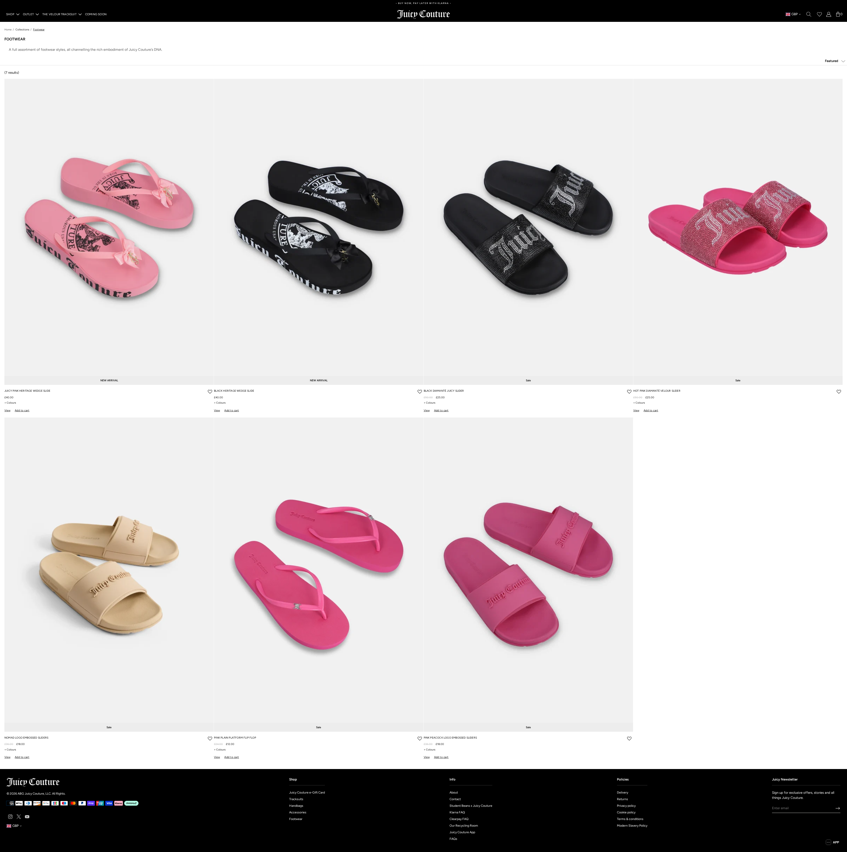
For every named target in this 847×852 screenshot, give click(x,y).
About (454, 792)
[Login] (828, 14)
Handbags (296, 806)
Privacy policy (626, 806)
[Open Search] (809, 14)
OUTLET (28, 14)
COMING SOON (96, 14)
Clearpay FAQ (459, 819)
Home (8, 29)
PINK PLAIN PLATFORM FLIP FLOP (235, 737)
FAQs (453, 839)
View (7, 410)
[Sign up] (837, 808)
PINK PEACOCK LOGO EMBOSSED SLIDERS (450, 737)
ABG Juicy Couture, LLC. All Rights (41, 794)
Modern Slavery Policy (632, 826)
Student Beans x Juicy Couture (471, 806)
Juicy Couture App (462, 832)
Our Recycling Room (464, 826)
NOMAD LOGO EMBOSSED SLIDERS (26, 737)
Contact (455, 799)
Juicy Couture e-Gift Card (307, 792)
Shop (10, 14)
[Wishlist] (819, 14)
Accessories (297, 812)
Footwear (295, 819)
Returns (622, 799)
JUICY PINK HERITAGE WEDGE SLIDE (27, 390)
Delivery (622, 792)
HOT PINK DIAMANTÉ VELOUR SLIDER (656, 390)
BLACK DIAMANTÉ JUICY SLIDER (444, 390)
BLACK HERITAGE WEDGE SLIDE (234, 390)
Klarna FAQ (457, 812)
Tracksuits (296, 799)
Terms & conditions (630, 819)
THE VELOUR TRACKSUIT (59, 14)
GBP (792, 14)
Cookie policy (626, 812)
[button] (210, 391)
